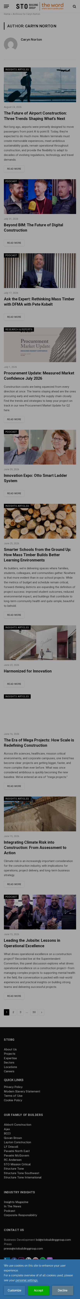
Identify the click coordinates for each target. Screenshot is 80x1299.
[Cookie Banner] (40, 1279)
